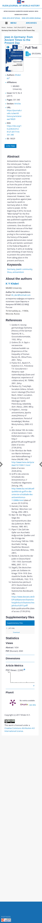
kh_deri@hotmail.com (21, 295)
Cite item (10, 146)
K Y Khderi (12, 283)
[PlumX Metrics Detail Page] (13, 702)
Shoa (9, 272)
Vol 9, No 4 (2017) (20, 27)
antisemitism (18, 272)
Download (16, 632)
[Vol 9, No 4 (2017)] (14, 71)
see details (33, 705)
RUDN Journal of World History (21, 9)
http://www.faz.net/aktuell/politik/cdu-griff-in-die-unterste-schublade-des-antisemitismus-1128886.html (23, 494)
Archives (31, 23)
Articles (17, 103)
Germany (11, 269)
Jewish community (24, 269)
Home (4, 27)
